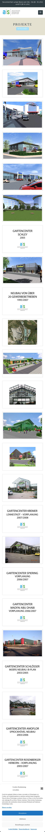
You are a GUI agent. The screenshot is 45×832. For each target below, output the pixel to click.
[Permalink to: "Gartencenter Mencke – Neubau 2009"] (22, 395)
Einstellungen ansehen (22, 825)
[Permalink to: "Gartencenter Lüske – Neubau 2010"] (22, 363)
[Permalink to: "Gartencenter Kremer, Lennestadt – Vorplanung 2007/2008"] (22, 519)
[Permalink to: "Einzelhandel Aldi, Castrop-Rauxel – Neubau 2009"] (22, 83)
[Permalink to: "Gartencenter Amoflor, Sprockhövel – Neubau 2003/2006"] (22, 737)
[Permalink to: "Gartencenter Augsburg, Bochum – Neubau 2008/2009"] (22, 457)
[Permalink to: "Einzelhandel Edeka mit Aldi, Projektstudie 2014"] (22, 177)
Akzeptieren (22, 813)
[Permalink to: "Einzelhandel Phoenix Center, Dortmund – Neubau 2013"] (22, 52)
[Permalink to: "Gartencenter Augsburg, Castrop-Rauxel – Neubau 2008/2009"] (22, 488)
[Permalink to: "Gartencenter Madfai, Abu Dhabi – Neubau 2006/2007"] (22, 612)
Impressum (34, 829)
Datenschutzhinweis (24, 829)
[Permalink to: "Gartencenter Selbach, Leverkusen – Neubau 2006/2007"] (22, 643)
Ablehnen (22, 819)
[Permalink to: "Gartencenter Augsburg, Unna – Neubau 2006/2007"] (22, 550)
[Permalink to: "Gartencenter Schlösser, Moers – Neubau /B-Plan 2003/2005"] (22, 674)
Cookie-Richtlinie (13, 829)
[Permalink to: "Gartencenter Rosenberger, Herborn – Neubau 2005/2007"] (22, 768)
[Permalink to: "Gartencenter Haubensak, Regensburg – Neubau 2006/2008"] (22, 426)
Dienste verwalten (7, 807)
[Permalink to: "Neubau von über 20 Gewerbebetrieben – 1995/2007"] (22, 301)
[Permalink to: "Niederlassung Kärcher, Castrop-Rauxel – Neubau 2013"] (22, 270)
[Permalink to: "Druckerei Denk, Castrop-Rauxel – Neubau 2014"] (22, 146)
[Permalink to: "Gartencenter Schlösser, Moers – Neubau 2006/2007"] (22, 706)
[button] (42, 788)
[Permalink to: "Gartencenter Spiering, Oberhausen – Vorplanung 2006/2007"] (22, 581)
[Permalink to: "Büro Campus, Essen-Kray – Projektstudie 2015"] (22, 208)
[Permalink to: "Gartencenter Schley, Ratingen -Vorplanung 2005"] (22, 239)
